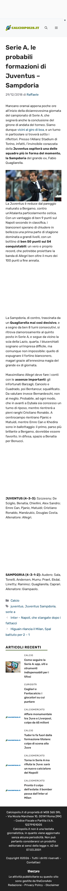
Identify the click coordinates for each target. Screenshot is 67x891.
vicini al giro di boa (30, 130)
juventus (17, 606)
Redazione (15, 885)
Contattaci (33, 862)
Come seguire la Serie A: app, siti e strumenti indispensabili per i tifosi (36, 668)
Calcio (15, 600)
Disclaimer (52, 885)
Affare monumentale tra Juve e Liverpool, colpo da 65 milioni (38, 718)
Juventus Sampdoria (40, 606)
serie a (10, 612)
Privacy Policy (33, 885)
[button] (46, 27)
